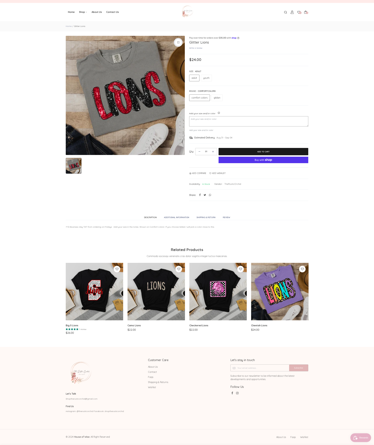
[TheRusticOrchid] (187, 12)
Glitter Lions (199, 42)
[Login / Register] (292, 12)
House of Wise (82, 436)
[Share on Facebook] (200, 195)
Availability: (194, 184)
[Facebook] (232, 393)
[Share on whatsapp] (210, 195)
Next (308, 301)
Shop (82, 12)
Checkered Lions (198, 325)
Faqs (150, 377)
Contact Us (112, 12)
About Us (97, 12)
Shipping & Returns (158, 382)
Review (226, 217)
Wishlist (152, 387)
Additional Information (176, 217)
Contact (152, 371)
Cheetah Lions (259, 325)
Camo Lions (134, 325)
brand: (202, 91)
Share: (192, 195)
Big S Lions (72, 325)
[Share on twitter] (205, 195)
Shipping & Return (205, 217)
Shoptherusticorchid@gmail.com (81, 398)
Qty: (191, 151)
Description (150, 217)
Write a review (195, 48)
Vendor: (218, 184)
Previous (65, 301)
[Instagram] (237, 393)
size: (195, 71)
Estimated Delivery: (204, 137)
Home (71, 12)
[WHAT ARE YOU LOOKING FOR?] (285, 12)
